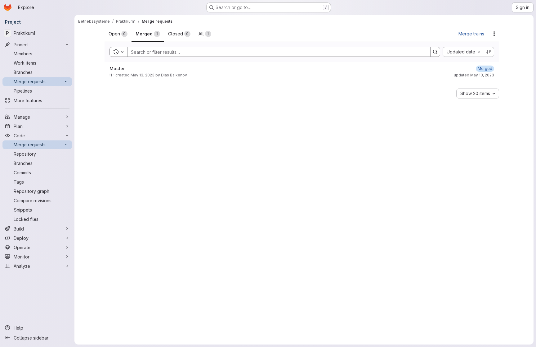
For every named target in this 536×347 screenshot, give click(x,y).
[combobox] (463, 52)
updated (474, 75)
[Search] (435, 52)
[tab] (118, 34)
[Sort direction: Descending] (489, 52)
